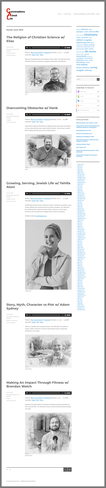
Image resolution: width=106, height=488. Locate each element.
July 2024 (80, 202)
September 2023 (82, 218)
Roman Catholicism (83, 68)
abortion (78, 29)
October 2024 (81, 200)
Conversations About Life (12, 481)
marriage (86, 54)
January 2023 (81, 231)
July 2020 (80, 280)
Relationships (80, 62)
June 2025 (80, 187)
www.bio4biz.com (41, 216)
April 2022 (80, 246)
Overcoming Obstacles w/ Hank (32, 108)
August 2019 (81, 296)
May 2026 (80, 169)
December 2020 (81, 272)
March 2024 (80, 208)
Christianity (90, 34)
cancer (77, 35)
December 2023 (81, 213)
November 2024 (81, 198)
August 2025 (81, 184)
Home (59, 14)
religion (88, 62)
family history (79, 45)
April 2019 (80, 303)
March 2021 (80, 267)
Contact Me (67, 14)
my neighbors (79, 58)
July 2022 (80, 241)
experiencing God (83, 42)
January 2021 (81, 270)
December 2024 (81, 197)
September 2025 (82, 182)
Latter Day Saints (80, 52)
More (41, 55)
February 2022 (81, 249)
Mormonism (89, 56)
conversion (84, 37)
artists (86, 31)
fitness (8, 398)
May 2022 (80, 244)
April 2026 (80, 171)
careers (81, 35)
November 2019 (81, 291)
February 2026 (81, 174)
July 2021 (80, 260)
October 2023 (81, 216)
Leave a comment (11, 55)
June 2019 (80, 300)
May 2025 (80, 189)
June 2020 (80, 282)
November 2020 (81, 273)
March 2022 (80, 247)
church (78, 37)
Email (33, 55)
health (92, 46)
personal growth (88, 58)
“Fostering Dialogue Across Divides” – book (86, 14)
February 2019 (81, 306)
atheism (92, 32)
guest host (87, 46)
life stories (90, 51)
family (92, 42)
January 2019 (81, 308)
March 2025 (80, 192)
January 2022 (81, 251)
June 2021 (80, 262)
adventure (84, 29)
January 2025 (81, 195)
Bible (97, 32)
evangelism (88, 40)
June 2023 (80, 223)
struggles (8, 120)
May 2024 (80, 205)
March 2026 (81, 172)
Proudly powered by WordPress (28, 481)
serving (13, 199)
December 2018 (81, 309)
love (82, 54)
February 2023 (81, 229)
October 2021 (81, 256)
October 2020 (81, 275)
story (16, 320)
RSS (37, 55)
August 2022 (81, 239)
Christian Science (10, 53)
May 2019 (80, 301)
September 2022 (82, 238)
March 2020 (80, 287)
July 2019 (80, 298)
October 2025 (81, 180)
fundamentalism (80, 46)
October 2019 (81, 293)
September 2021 (81, 257)
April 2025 (80, 190)
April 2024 (80, 207)
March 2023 (80, 228)
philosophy (80, 60)
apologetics (80, 32)
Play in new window (37, 52)
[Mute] (65, 47)
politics (86, 60)
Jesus (86, 49)
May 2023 (80, 225)
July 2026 (80, 166)
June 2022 (80, 242)
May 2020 (80, 283)
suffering (88, 70)
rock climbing (81, 65)
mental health (81, 56)
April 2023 (80, 226)
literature (8, 320)
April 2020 (80, 285)
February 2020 (81, 288)
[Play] (27, 47)
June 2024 (80, 203)
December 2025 (81, 177)
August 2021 (81, 259)
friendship (91, 45)
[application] (48, 47)
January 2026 (81, 176)
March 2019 (80, 304)
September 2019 (82, 295)
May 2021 (80, 264)
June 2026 (80, 167)
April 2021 (80, 265)
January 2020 (81, 290)
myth (13, 320)
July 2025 (80, 185)
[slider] (69, 47)
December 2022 (81, 233)
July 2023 (80, 221)
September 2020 (82, 277)
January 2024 (81, 211)
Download (47, 52)
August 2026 (81, 164)
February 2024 (81, 210)
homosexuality (80, 49)
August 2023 (81, 220)
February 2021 (81, 269)
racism (91, 60)
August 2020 (81, 278)
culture (90, 37)
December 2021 (81, 252)
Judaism (8, 199)
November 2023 (81, 215)
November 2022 (81, 234)
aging (90, 29)
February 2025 (81, 194)
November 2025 (81, 179)
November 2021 (81, 254)
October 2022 (81, 236)
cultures (79, 40)
